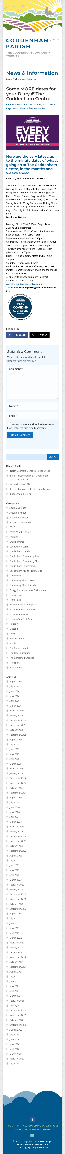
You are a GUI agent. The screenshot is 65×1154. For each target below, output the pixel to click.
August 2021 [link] (15, 971)
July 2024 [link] (14, 802)
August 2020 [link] (15, 1029)
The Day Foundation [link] (19, 652)
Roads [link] (12, 643)
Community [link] (15, 575)
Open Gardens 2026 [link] (20, 484)
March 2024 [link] (15, 821)
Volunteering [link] (15, 667)
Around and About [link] (18, 517)
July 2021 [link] (14, 976)
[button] (8, 62)
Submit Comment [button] (20, 435)
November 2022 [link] (17, 899)
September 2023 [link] (17, 850)
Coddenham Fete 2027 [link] (21, 493)
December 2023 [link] (17, 836)
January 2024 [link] (16, 831)
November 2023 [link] (17, 841)
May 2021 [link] (14, 986)
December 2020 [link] (17, 1010)
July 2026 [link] (14, 686)
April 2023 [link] (14, 874)
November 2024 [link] (17, 783)
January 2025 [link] (16, 773)
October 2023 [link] (16, 845)
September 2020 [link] (17, 1024)
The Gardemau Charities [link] (21, 657)
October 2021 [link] (16, 961)
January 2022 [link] (16, 947)
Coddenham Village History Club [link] (25, 570)
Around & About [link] (17, 512)
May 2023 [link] (14, 870)
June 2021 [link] (14, 981)
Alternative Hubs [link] (17, 507)
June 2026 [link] (14, 691)
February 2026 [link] (16, 710)
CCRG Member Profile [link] (20, 532)
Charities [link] (13, 536)
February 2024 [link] (16, 826)
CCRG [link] (12, 527)
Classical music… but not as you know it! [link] (31, 489)
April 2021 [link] (14, 990)
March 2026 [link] (15, 705)
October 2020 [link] (16, 1020)
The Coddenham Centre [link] (32, 108)
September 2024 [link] (17, 792)
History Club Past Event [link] (21, 619)
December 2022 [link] (17, 894)
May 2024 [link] (14, 812)
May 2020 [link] (14, 1044)
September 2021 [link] (17, 966)
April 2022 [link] (14, 933)
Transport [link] (14, 662)
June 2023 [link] (14, 865)
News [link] (15, 108)
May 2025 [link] (14, 754)
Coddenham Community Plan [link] (24, 556)
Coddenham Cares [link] (18, 546)
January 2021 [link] (16, 1005)
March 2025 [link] (15, 763)
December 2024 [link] (17, 778)
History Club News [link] (18, 614)
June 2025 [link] (14, 749)
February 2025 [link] (16, 768)
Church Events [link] (16, 541)
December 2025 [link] (17, 720)
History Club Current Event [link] (22, 609)
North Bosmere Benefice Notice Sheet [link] (30, 470)
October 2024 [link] (16, 787)
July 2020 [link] (14, 1034)
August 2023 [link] (15, 855)
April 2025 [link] (14, 758)
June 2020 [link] (14, 1039)
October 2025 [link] (16, 729)
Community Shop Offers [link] (21, 580)
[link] (17, 335)
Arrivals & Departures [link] (20, 522)
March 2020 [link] (15, 1053)
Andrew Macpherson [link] (20, 104)
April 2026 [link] (14, 700)
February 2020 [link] (16, 1058)
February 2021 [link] (16, 1000)
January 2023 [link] (16, 889)
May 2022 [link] (14, 928)
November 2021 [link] (17, 957)
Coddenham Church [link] (19, 551)
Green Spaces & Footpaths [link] (23, 604)
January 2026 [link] (16, 715)
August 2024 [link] (15, 797)
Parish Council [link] (16, 638)
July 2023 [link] (14, 860)
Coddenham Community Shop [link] (24, 561)
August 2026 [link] (15, 681)
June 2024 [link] (14, 807)
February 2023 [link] (16, 884)
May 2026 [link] (14, 696)
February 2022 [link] (16, 942)
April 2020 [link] (14, 1049)
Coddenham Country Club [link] (22, 565)
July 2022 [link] (14, 918)
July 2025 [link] (14, 744)
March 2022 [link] (15, 937)
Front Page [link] (15, 599)
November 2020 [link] (17, 1015)
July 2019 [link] (14, 1063)
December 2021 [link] (17, 952)
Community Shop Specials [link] (22, 585)
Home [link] (9, 1125)
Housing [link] (13, 623)
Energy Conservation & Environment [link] (28, 590)
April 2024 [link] (14, 816)
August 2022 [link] (15, 913)
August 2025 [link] (15, 739)
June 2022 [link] (14, 923)
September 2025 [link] (17, 734)
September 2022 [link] (17, 908)
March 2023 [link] (15, 879)
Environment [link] (15, 594)
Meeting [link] (13, 628)
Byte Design (46, 1141)
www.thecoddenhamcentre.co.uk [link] (24, 283)
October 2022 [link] (16, 903)
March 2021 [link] (15, 995)
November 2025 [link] (17, 724)
